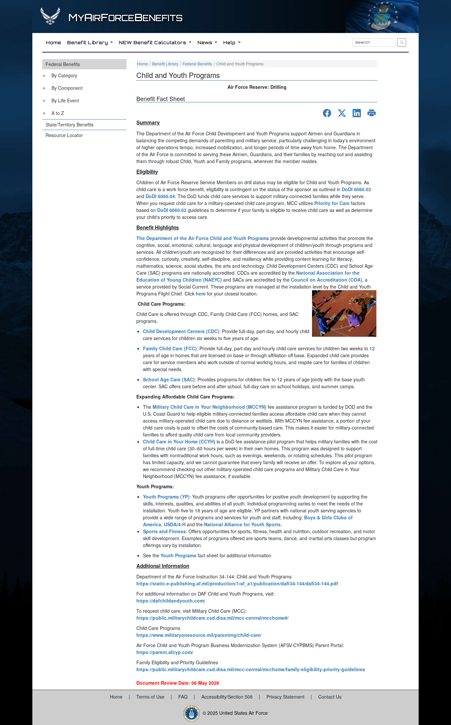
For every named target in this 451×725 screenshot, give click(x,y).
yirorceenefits (125, 18)
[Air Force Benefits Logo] (51, 22)
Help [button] (230, 42)
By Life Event (65, 100)
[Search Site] (401, 42)
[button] (84, 89)
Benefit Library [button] (88, 42)
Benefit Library (165, 63)
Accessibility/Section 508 (227, 696)
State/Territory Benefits (69, 124)
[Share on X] (342, 113)
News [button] (205, 42)
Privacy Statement (286, 696)
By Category (64, 75)
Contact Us (329, 696)
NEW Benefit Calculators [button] (153, 42)
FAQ (183, 696)
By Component (67, 88)
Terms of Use (151, 696)
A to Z (58, 113)
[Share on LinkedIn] (357, 113)
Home (142, 63)
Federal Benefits (63, 64)
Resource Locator (64, 135)
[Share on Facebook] (327, 113)
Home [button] (53, 42)
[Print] (371, 113)
